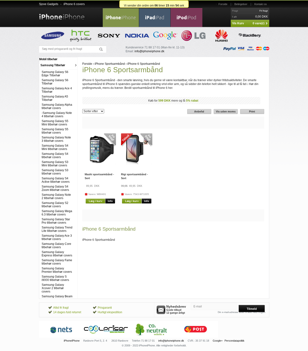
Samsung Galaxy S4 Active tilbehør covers (56, 180)
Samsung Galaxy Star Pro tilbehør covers (56, 221)
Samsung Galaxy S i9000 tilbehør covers (55, 278)
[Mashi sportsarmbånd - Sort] (100, 163)
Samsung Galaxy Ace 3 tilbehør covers (57, 237)
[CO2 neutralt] (150, 336)
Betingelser (240, 4)
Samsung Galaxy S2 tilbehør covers (55, 204)
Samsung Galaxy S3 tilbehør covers (55, 172)
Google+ (218, 340)
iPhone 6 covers (74, 4)
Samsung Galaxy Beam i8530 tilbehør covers (57, 298)
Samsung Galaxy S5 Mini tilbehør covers (55, 122)
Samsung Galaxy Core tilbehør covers (56, 245)
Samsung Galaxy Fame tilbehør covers (57, 262)
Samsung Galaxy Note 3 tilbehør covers (56, 139)
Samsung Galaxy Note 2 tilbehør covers (56, 196)
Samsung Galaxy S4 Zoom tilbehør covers (55, 188)
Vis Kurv (238, 23)
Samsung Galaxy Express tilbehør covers (57, 253)
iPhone (121, 17)
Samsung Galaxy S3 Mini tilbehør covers (55, 163)
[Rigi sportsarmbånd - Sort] (136, 163)
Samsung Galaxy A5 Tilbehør (55, 98)
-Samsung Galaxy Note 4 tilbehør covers (57, 114)
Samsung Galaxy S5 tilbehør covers (55, 131)
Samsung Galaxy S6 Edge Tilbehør (55, 73)
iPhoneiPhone (72, 340)
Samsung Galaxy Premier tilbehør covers (57, 270)
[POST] (195, 336)
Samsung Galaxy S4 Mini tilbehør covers (55, 147)
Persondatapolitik (234, 340)
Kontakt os (260, 4)
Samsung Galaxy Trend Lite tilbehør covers (57, 229)
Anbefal (199, 111)
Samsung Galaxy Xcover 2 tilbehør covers (53, 288)
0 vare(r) (258, 23)
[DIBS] (106, 336)
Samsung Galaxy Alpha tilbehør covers (57, 106)
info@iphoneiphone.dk (149, 51)
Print (252, 111)
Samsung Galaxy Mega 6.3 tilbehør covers (57, 212)
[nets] (61, 336)
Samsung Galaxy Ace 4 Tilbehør (57, 90)
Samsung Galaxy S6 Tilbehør (55, 81)
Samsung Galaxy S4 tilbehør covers (55, 155)
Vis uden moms (226, 111)
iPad (154, 17)
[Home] (62, 14)
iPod (186, 17)
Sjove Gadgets (48, 4)
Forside (222, 4)
